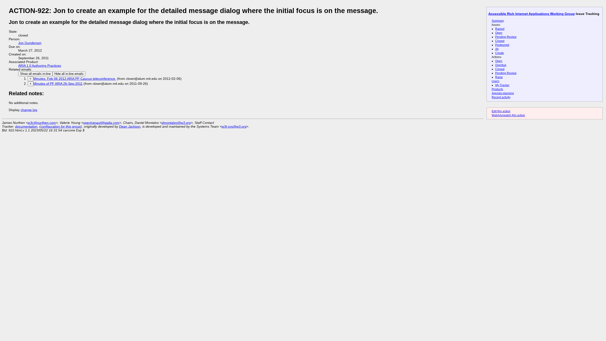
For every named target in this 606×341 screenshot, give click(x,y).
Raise (499, 77)
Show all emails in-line (35, 74)
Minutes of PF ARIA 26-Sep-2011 (58, 83)
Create (499, 53)
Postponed (502, 45)
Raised (499, 29)
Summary (498, 20)
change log (29, 110)
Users (495, 81)
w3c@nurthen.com (42, 123)
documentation (26, 126)
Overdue (500, 65)
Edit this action (501, 111)
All (497, 49)
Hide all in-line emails (69, 74)
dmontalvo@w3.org (176, 123)
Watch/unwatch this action (508, 115)
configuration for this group (60, 126)
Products (497, 89)
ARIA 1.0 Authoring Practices (39, 65)
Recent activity (501, 97)
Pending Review (506, 37)
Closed (499, 41)
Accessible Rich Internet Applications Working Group (531, 14)
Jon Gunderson (29, 43)
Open (498, 33)
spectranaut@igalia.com (101, 123)
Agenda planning (503, 93)
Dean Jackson (129, 126)
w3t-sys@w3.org (234, 126)
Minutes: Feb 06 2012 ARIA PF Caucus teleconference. (74, 79)
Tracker (502, 85)
